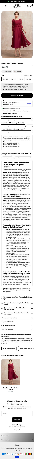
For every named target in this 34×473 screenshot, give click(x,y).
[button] (14, 429)
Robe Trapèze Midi (7, 158)
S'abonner (17, 419)
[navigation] (14, 60)
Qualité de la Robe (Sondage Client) (11, 123)
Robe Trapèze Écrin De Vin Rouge (10, 388)
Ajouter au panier (17, 95)
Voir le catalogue (2, 6)
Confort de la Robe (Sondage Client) (12, 116)
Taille (17, 75)
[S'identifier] (28, 6)
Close (17, 440)
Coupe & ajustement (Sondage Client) (12, 129)
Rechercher (5, 436)
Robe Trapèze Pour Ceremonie (23, 158)
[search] (6, 6)
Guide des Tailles (28, 75)
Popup (23, 116)
